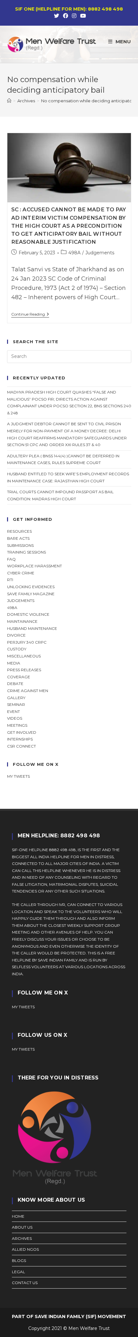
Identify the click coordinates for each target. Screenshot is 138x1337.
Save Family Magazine (31, 593)
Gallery (16, 697)
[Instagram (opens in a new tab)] (74, 16)
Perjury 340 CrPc (27, 642)
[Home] (9, 100)
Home (18, 1216)
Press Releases (24, 669)
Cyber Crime (20, 573)
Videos (14, 718)
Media (13, 663)
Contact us (25, 1282)
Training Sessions (26, 552)
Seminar (16, 704)
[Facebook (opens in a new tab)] (65, 16)
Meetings (17, 725)
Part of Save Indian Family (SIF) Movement (69, 1316)
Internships (20, 739)
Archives (22, 1238)
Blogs (19, 1260)
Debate (15, 683)
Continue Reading (30, 314)
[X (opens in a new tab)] (56, 16)
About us (22, 1227)
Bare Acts (18, 538)
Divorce (16, 635)
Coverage (18, 676)
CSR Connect (21, 746)
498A (74, 253)
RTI (10, 579)
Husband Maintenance (32, 628)
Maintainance (22, 621)
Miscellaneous (24, 656)
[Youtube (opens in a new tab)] (82, 16)
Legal (18, 1271)
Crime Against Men (27, 690)
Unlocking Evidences (31, 586)
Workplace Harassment (34, 565)
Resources (19, 531)
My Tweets (23, 1049)
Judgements (99, 253)
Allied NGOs (25, 1249)
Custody (16, 649)
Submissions (20, 545)
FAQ (11, 559)
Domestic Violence (28, 614)
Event (13, 711)
